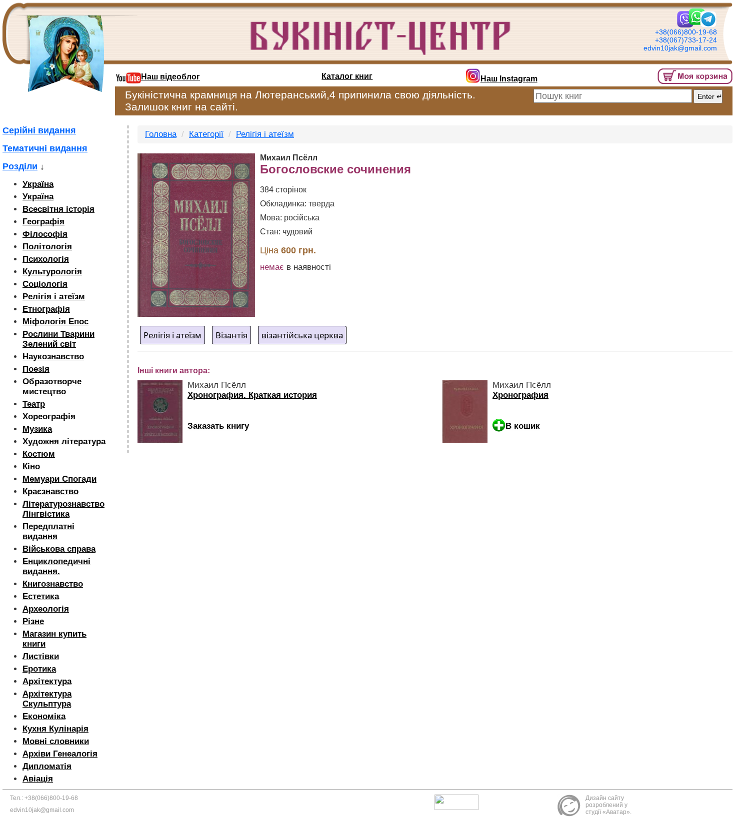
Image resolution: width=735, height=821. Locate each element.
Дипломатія (47, 766)
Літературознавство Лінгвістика (63, 509)
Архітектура (47, 681)
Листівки (40, 656)
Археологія (45, 609)
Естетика (40, 596)
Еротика (39, 669)
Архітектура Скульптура (47, 699)
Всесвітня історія (58, 209)
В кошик (523, 426)
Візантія (232, 335)
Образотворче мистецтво (52, 386)
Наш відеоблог (170, 76)
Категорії (206, 134)
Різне (33, 621)
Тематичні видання (45, 148)
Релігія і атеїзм (53, 296)
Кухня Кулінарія (55, 729)
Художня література (64, 441)
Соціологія (45, 284)
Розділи (20, 166)
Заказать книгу (218, 426)
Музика (37, 429)
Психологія (45, 259)
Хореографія (49, 416)
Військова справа (59, 549)
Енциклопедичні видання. (56, 566)
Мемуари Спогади (59, 479)
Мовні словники (55, 741)
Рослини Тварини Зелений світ (58, 339)
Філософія (45, 234)
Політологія (47, 246)
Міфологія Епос (55, 321)
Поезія (36, 369)
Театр (33, 404)
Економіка (44, 716)
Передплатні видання (48, 531)
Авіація (37, 779)
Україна (38, 184)
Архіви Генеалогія (60, 754)
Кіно (31, 466)
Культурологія (52, 271)
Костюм (38, 454)
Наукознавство (53, 356)
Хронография (520, 395)
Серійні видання (39, 130)
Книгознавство (52, 584)
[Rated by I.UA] (459, 802)
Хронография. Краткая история (252, 395)
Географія (43, 221)
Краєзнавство (50, 491)
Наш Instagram (509, 78)
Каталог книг (347, 76)
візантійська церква (302, 335)
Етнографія (46, 309)
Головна (160, 134)
